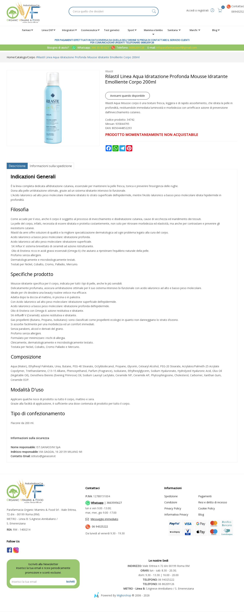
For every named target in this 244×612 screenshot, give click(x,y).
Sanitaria (173, 30)
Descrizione (17, 166)
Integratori (68, 30)
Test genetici (111, 30)
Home (10, 57)
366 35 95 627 (100, 47)
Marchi (194, 30)
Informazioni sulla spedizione (51, 166)
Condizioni (170, 502)
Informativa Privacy (176, 514)
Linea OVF (47, 30)
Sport (131, 30)
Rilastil (109, 71)
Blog (214, 30)
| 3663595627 (106, 502)
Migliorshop (124, 595)
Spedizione (171, 496)
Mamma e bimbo (153, 30)
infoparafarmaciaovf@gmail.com (176, 47)
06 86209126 (158, 584)
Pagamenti (205, 496)
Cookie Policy (206, 508)
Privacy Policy (172, 508)
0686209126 (136, 47)
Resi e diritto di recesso (212, 502)
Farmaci (26, 30)
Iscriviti (70, 581)
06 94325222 (100, 526)
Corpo (31, 57)
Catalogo (20, 57)
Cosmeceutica (89, 30)
